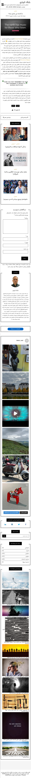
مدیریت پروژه (15, 562)
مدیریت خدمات (15, 559)
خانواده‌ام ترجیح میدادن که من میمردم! (15, 199)
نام (27, 236)
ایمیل (26, 243)
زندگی (13, 106)
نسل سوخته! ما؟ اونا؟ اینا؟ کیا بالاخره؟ (20, 617)
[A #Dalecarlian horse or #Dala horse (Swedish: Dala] (15, 496)
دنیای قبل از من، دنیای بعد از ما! (21, 693)
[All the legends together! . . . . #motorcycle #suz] (15, 468)
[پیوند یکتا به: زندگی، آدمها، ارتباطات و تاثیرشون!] (15, 134)
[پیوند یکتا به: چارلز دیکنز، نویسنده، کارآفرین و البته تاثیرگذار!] (15, 159)
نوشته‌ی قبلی (24, 117)
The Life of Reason (25, 60)
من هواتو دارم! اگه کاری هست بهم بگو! (20, 605)
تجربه (17, 106)
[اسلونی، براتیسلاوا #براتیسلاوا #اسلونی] (15, 358)
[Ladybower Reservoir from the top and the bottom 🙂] (15, 441)
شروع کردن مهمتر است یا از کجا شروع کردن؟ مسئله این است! (16, 756)
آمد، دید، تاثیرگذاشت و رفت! (22, 589)
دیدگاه (26, 218)
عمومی (15, 11)
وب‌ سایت (26, 249)
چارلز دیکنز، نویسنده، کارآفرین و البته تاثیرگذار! (15, 173)
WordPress (8, 775)
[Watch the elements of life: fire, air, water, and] (15, 413)
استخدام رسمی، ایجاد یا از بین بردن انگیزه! (19, 677)
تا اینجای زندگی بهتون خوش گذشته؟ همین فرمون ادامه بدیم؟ (16, 740)
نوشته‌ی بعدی (7, 117)
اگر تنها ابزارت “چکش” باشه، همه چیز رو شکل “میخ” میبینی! (17, 710)
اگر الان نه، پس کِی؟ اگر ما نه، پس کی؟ (20, 658)
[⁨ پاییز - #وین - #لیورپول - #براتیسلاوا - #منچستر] (15, 385)
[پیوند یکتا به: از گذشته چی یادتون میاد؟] (15, 27)
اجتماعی (15, 548)
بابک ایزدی (25, 2)
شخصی (18, 144)
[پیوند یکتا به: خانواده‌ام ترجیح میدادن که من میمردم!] (15, 186)
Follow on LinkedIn (15, 329)
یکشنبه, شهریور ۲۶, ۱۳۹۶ (11, 16)
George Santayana (18, 39)
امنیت (15, 551)
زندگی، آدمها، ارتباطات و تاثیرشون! (15, 147)
